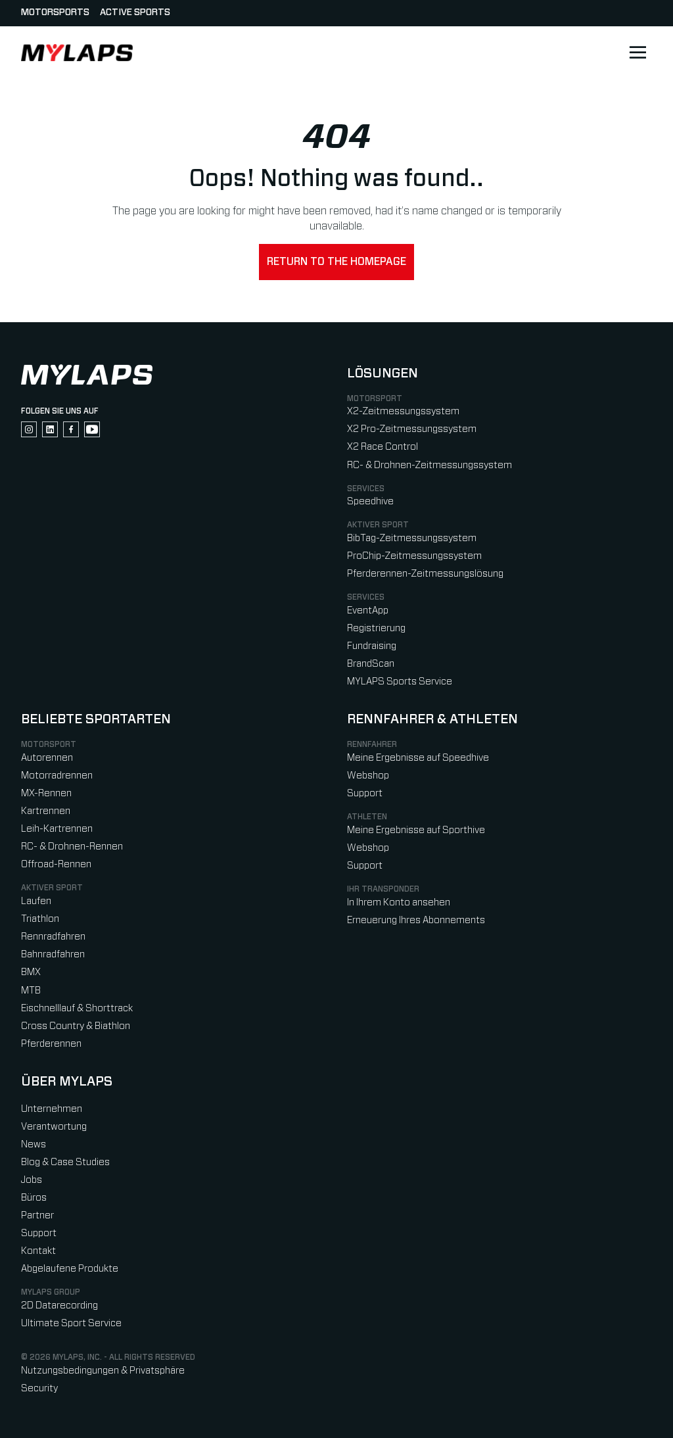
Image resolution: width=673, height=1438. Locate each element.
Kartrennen (45, 811)
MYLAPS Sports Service (399, 681)
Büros (34, 1198)
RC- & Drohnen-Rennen (72, 846)
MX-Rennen (46, 793)
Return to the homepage (336, 261)
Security (39, 1388)
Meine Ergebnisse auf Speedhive (418, 758)
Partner (37, 1215)
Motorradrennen (57, 775)
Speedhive (370, 501)
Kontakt (38, 1251)
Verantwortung (54, 1127)
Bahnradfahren (53, 954)
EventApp (367, 610)
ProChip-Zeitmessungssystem (414, 556)
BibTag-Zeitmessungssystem (411, 538)
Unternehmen (51, 1109)
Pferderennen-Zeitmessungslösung (425, 574)
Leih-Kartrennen (57, 829)
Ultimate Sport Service (71, 1323)
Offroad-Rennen (56, 864)
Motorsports (55, 12)
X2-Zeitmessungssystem (403, 411)
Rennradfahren (53, 937)
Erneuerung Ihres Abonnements (416, 920)
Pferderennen (51, 1044)
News (33, 1144)
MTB (31, 990)
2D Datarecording (59, 1305)
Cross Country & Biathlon (75, 1026)
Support (365, 793)
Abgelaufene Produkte (69, 1269)
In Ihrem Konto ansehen (398, 902)
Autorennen (47, 758)
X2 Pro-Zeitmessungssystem (411, 429)
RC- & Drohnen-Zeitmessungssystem (429, 465)
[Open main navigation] (637, 52)
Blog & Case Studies (65, 1162)
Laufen (36, 901)
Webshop (368, 775)
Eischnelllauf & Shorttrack (77, 1008)
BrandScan (370, 664)
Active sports (135, 12)
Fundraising (371, 646)
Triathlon (40, 919)
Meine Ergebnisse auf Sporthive (416, 830)
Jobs (31, 1180)
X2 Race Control (382, 447)
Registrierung (376, 628)
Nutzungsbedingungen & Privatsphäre (103, 1371)
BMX (31, 972)
